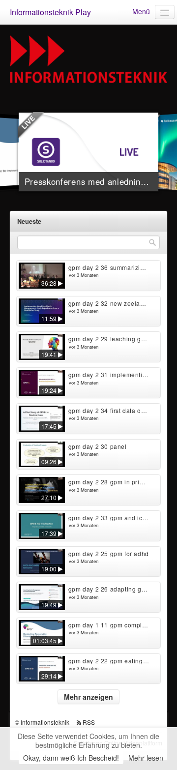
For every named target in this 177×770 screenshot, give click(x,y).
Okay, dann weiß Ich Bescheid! (71, 758)
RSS (89, 722)
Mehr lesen (145, 758)
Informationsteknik (45, 722)
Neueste (29, 221)
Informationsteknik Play (50, 12)
